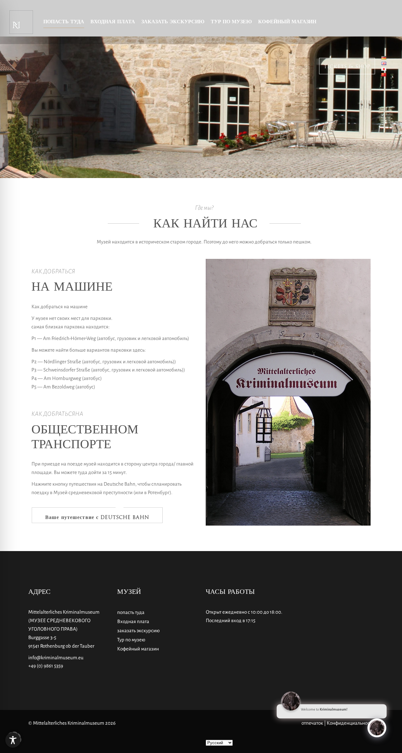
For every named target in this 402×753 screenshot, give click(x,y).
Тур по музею (131, 639)
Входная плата (133, 621)
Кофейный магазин (138, 648)
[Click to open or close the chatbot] (376, 727)
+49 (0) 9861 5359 (45, 665)
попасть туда (130, 612)
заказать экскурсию (138, 630)
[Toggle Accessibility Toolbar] (13, 740)
